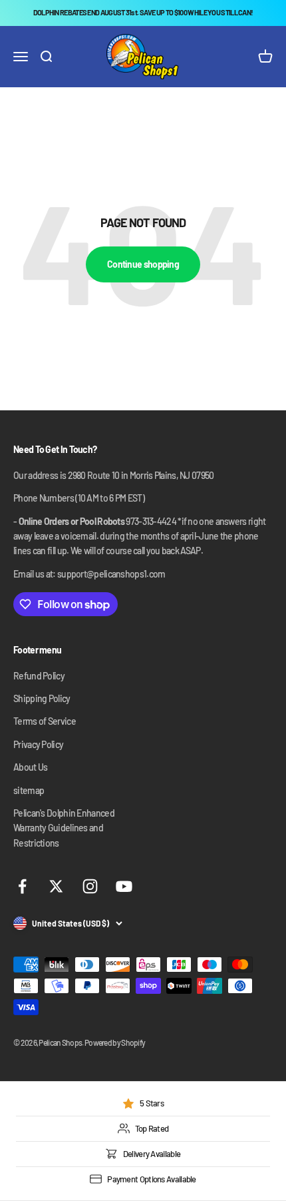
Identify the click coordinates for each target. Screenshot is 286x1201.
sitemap (28, 790)
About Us (30, 767)
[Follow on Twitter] (56, 886)
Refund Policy (39, 675)
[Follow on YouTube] (124, 886)
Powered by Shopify (114, 1042)
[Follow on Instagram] (90, 886)
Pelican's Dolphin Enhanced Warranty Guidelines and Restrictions (63, 828)
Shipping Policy (42, 698)
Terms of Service (44, 721)
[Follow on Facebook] (22, 886)
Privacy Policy (38, 744)
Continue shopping (143, 264)
